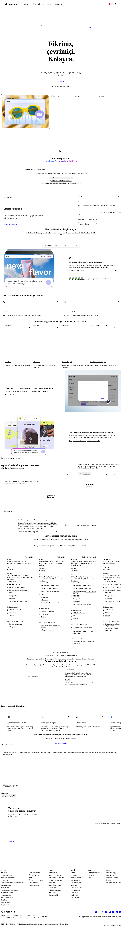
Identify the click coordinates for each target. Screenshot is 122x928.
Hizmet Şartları (116, 917)
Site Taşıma (52, 892)
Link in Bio (52, 887)
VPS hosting (4, 880)
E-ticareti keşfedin (10, 395)
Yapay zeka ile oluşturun (76, 270)
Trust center (74, 892)
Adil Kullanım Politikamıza (64, 656)
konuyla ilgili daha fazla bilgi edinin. (29, 532)
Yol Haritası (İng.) (76, 887)
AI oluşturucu (53, 872)
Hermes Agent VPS (7, 897)
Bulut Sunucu (5, 887)
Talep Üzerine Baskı (55, 885)
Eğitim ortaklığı (75, 880)
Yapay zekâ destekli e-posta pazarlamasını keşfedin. (84, 441)
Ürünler (35, 4)
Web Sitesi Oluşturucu (56, 875)
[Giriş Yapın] (115, 4)
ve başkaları (43, 917)
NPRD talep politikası (82, 917)
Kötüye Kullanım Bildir (113, 882)
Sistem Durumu (75, 890)
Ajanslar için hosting (7, 892)
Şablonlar (52, 882)
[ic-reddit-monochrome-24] (113, 912)
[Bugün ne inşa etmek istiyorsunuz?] (96, 170)
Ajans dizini (74, 885)
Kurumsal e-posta (6, 885)
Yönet (76, 245)
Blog (89, 877)
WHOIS (31, 877)
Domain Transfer (34, 882)
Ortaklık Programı (76, 877)
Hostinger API (53, 895)
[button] (61, 178)
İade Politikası (106, 917)
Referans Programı (76, 882)
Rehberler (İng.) (111, 872)
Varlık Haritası (75, 897)
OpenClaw (68, 680)
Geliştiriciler (46, 4)
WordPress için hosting (8, 877)
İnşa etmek (48, 245)
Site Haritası (74, 895)
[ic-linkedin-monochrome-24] (96, 912)
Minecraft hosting (6, 895)
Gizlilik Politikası (95, 917)
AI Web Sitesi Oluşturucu (57, 877)
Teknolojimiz (92, 875)
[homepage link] (12, 4)
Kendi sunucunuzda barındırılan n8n (76, 685)
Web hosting (4, 872)
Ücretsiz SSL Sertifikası (36, 880)
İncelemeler (74, 875)
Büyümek (68, 245)
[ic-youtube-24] (110, 912)
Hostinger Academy (112, 877)
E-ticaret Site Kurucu (55, 880)
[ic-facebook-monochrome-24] (99, 912)
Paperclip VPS (5, 902)
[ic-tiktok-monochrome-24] (117, 912)
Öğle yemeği (58, 245)
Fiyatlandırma (26, 4)
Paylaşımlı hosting (6, 875)
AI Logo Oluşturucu (55, 890)
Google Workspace (6, 905)
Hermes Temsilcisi (70, 682)
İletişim (108, 880)
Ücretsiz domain (34, 875)
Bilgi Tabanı (110, 875)
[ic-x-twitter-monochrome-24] (106, 912)
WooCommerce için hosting (9, 890)
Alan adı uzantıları (34, 885)
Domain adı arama (34, 872)
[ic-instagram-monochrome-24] (103, 912)
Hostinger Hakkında (94, 872)
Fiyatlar (73, 872)
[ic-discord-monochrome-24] (120, 912)
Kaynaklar (57, 4)
